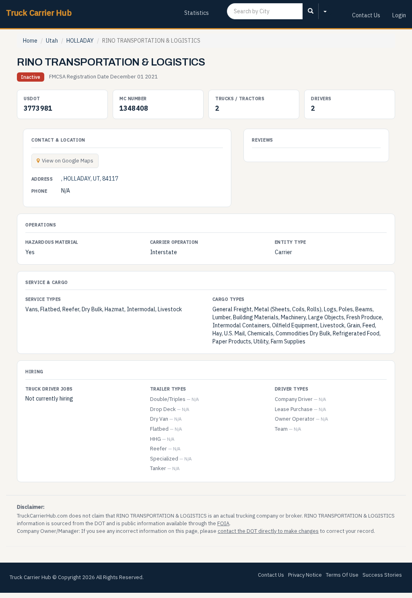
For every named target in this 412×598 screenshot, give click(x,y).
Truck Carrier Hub (39, 12)
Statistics (196, 12)
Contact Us (366, 15)
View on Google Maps (67, 160)
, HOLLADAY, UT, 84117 (89, 178)
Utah (52, 40)
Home (30, 40)
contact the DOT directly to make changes (268, 531)
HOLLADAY (80, 40)
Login (399, 15)
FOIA (223, 523)
